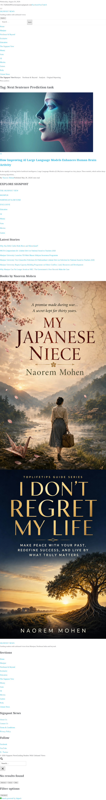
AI (1, 58)
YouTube (42, 5)
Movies (2, 62)
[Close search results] (2, 768)
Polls (2, 70)
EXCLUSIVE (5, 205)
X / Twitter (4, 752)
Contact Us (4, 723)
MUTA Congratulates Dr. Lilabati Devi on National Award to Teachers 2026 (28, 251)
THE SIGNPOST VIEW (9, 191)
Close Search (4, 795)
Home (2, 26)
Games (2, 66)
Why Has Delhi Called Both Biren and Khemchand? (19, 246)
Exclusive (3, 38)
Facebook (35, 5)
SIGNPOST (7, 11)
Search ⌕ (3, 18)
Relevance (3, 782)
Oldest (16, 782)
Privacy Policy (5, 731)
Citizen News (5, 74)
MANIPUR (4, 195)
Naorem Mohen (8, 178)
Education (3, 42)
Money (2, 50)
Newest (10, 782)
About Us (3, 720)
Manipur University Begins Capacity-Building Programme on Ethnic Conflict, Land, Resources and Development (41, 265)
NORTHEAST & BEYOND (10, 200)
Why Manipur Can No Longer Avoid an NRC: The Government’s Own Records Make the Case (34, 269)
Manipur (3, 30)
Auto (2, 54)
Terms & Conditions (7, 727)
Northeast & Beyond (7, 34)
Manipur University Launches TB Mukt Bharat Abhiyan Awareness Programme (29, 255)
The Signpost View (7, 46)
